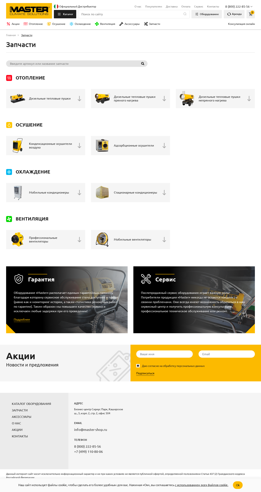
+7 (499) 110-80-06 (88, 451)
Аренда (236, 13)
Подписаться (145, 373)
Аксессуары (132, 23)
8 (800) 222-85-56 (87, 446)
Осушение (58, 23)
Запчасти (154, 23)
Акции (15, 23)
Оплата (185, 6)
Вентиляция (107, 23)
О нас (138, 6)
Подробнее (22, 319)
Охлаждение (83, 23)
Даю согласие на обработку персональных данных (173, 365)
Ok (238, 485)
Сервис (198, 6)
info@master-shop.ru (90, 429)
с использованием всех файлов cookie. (201, 485)
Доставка (172, 6)
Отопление (36, 23)
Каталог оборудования (31, 403)
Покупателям (153, 6)
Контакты (213, 6)
